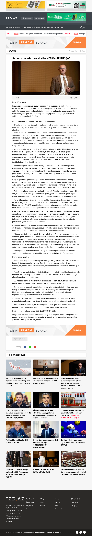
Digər (62, 27)
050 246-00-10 (76, 502)
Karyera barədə (20, 339)
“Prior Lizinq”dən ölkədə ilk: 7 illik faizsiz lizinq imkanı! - (34, 34)
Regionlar (50, 27)
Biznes (24, 27)
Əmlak (57, 27)
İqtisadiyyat (31, 27)
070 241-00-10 (75, 499)
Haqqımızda (59, 509)
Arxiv (42, 509)
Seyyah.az (28, 18)
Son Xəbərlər (10, 27)
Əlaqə (28, 509)
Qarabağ (41, 18)
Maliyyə (17, 27)
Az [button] (84, 27)
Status (82, 51)
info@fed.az (75, 506)
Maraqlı (43, 27)
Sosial (38, 27)
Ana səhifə (73, 51)
